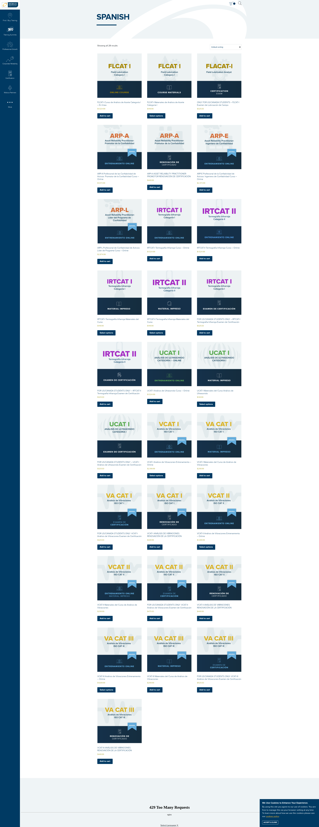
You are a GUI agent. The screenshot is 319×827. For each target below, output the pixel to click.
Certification (9, 78)
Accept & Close (270, 822)
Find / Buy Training (10, 20)
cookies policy (272, 816)
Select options (156, 116)
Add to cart (105, 116)
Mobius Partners (10, 93)
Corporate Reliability (10, 64)
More (10, 107)
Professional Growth (10, 49)
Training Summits (10, 35)
